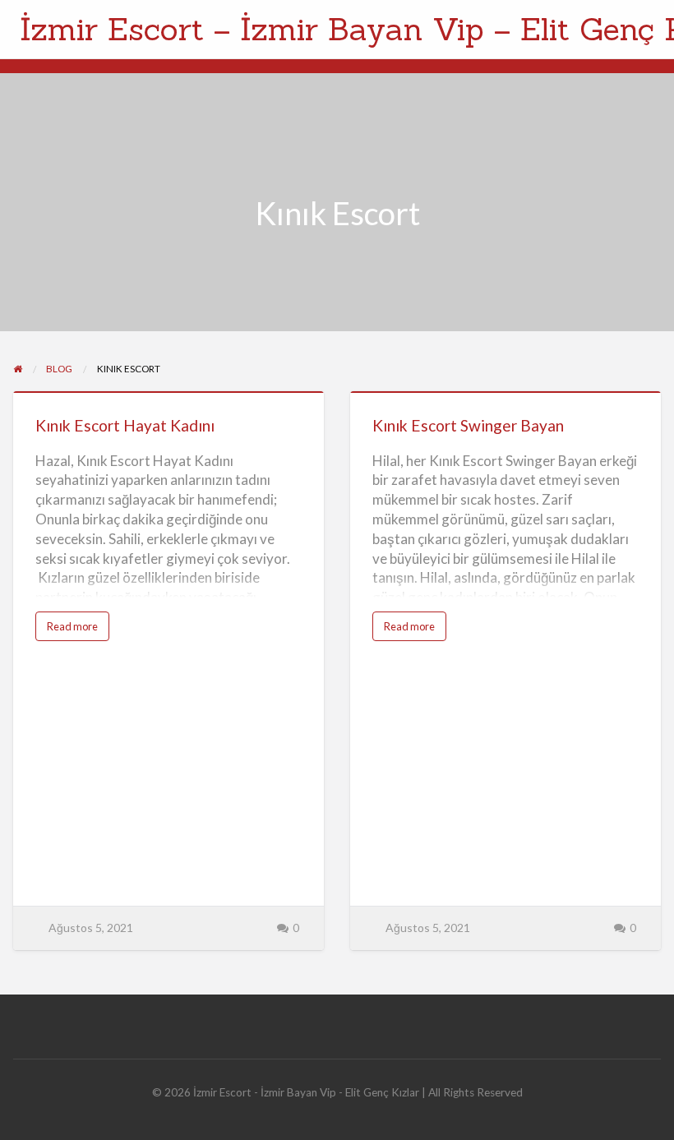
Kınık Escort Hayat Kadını (125, 425)
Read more (78, 630)
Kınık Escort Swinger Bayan (468, 425)
